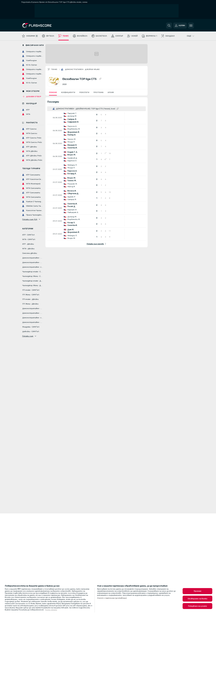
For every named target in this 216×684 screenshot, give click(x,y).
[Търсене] (169, 26)
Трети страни (51, 610)
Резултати (84, 92)
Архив (111, 92)
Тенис (54, 69)
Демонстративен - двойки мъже (82, 69)
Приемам (197, 591)
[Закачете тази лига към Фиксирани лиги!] (100, 78)
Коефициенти (68, 92)
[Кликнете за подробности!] (96, 117)
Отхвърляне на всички (197, 599)
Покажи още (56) (29, 219)
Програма (98, 92)
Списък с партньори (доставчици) (112, 598)
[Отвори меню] (191, 26)
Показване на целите (197, 606)
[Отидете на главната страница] (42, 25)
